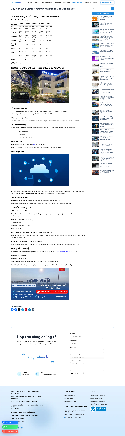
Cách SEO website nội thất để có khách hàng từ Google (107, 58)
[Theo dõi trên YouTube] (22, 427)
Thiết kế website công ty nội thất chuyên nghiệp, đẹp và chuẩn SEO (107, 45)
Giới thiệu (29, 2)
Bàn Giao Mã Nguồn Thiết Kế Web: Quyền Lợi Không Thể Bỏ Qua (107, 172)
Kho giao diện (57, 2)
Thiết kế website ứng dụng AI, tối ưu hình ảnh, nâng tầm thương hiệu (106, 24)
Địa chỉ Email (73, 347)
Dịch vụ (36, 2)
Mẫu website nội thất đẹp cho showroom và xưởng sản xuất (106, 84)
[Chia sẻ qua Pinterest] (26, 309)
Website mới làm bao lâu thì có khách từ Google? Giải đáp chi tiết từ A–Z (107, 31)
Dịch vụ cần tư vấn (75, 355)
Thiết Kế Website (46, 2)
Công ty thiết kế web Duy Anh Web (65, 251)
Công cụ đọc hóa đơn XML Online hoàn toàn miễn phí (106, 18)
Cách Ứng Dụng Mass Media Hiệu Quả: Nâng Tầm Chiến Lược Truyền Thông (106, 151)
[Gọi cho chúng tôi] (18, 427)
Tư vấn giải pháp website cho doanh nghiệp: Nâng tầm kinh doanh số (107, 91)
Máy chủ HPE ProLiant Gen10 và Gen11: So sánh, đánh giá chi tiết (107, 165)
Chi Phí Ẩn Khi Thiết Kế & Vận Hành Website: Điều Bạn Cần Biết (107, 118)
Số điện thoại (73, 340)
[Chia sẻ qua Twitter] (19, 309)
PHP (34, 144)
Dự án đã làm (66, 2)
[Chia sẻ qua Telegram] (22, 309)
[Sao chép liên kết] (33, 309)
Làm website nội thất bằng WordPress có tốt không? (106, 52)
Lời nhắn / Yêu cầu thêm (76, 361)
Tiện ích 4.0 (88, 2)
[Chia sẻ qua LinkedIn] (29, 309)
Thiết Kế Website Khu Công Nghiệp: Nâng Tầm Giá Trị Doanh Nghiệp (107, 98)
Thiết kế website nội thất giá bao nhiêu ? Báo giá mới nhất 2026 (107, 78)
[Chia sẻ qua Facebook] (12, 309)
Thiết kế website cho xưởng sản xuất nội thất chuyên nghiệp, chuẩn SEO (106, 38)
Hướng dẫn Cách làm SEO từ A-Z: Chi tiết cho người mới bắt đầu (107, 138)
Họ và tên (72, 333)
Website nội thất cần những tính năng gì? (106, 70)
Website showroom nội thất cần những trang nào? (106, 65)
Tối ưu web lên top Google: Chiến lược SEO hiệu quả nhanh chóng (106, 131)
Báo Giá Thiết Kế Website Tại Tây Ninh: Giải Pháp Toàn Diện (106, 112)
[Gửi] (112, 8)
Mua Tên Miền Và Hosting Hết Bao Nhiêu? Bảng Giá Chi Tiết (107, 125)
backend (29, 114)
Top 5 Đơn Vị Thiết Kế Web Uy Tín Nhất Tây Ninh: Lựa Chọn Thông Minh (106, 105)
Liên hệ (95, 2)
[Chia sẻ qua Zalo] (15, 309)
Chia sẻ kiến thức (77, 2)
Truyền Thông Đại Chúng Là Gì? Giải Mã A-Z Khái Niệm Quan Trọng (107, 158)
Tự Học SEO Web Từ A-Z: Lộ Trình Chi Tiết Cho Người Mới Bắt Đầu (107, 144)
